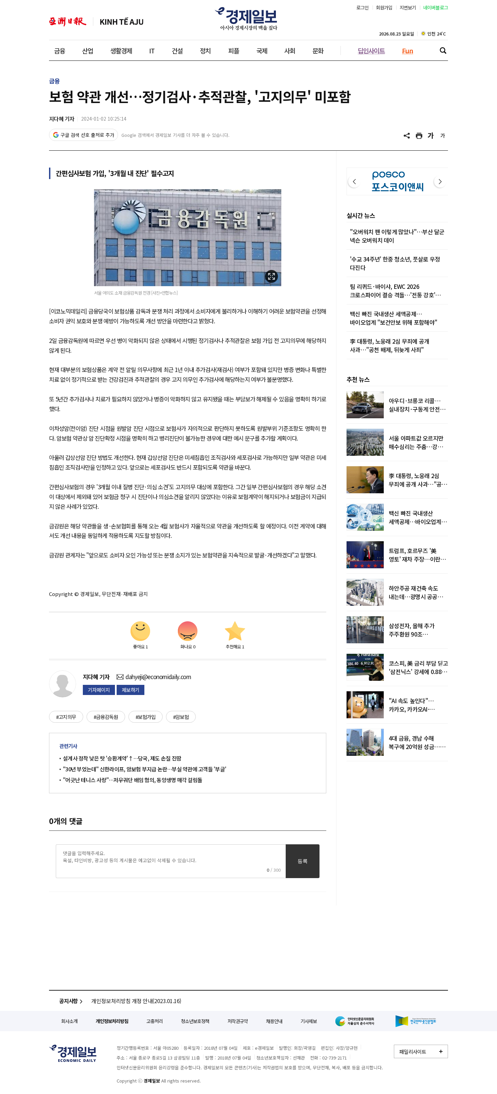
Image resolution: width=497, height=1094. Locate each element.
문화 (317, 50)
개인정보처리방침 (112, 1021)
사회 (289, 50)
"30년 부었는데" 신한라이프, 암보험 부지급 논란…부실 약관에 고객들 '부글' (144, 769)
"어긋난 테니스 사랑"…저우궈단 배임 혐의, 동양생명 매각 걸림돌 (132, 780)
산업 (87, 50)
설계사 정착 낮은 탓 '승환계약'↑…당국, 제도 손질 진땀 (122, 758)
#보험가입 (146, 716)
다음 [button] (440, 181)
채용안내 (274, 1021)
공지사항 (68, 1001)
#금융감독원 (106, 716)
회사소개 (69, 1021)
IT (152, 50)
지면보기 (408, 7)
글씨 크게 (431, 136)
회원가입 (384, 7)
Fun (407, 50)
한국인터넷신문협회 (415, 1021)
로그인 (362, 7)
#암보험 (181, 716)
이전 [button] (354, 181)
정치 (205, 50)
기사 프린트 (419, 136)
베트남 (121, 22)
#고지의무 (66, 716)
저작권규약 (238, 1021)
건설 (177, 50)
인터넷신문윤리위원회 (356, 1021)
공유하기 (407, 136)
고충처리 (154, 1021)
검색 (443, 50)
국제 (261, 50)
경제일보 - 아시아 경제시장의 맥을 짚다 (248, 18)
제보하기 (130, 689)
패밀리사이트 (412, 1051)
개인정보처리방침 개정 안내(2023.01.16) (136, 1000)
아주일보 (68, 22)
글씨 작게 (443, 136)
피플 (233, 50)
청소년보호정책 (195, 1021)
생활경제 (121, 50)
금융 (59, 50)
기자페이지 (99, 689)
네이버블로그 (435, 7)
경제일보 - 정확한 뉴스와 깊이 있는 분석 (72, 1053)
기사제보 (309, 1021)
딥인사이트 (371, 50)
